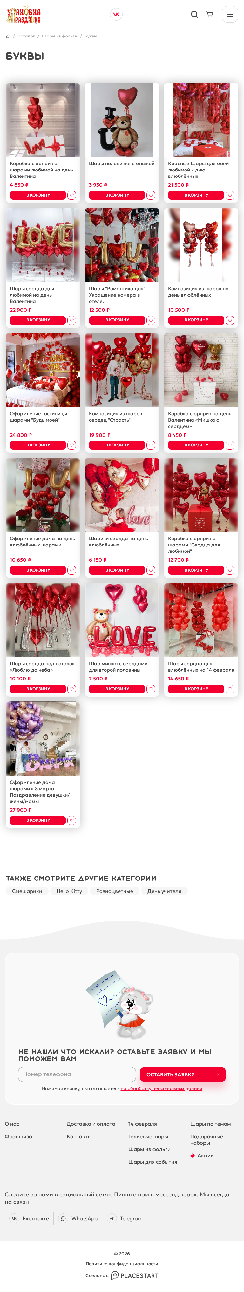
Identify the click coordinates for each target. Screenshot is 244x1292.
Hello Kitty (69, 891)
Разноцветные (114, 891)
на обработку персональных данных (161, 1088)
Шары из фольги (60, 36)
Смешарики (27, 891)
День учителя (164, 891)
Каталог (26, 36)
